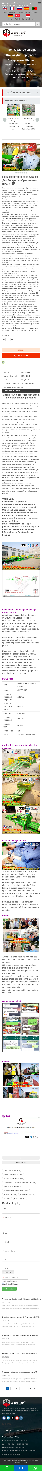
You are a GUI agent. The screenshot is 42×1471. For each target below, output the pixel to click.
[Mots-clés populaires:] (38, 24)
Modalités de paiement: (12, 387)
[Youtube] (17, 1418)
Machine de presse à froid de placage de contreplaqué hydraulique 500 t (14, 123)
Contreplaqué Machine (12, 1170)
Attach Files (8, 1272)
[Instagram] (21, 1418)
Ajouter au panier (21, 355)
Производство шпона (11, 1186)
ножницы (7, 1198)
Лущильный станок (27, 1194)
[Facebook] (4, 1418)
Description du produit (12, 391)
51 (30, 1388)
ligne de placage (20, 1198)
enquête (21, 350)
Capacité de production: (12, 383)
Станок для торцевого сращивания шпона (19, 1182)
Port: (5, 380)
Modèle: (7, 372)
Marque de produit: (10, 376)
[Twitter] (12, 1418)
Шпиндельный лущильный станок (16, 1190)
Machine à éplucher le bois (13, 1178)
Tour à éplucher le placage (13, 1174)
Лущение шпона (10, 1194)
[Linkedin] (8, 1418)
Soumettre (9, 1289)
